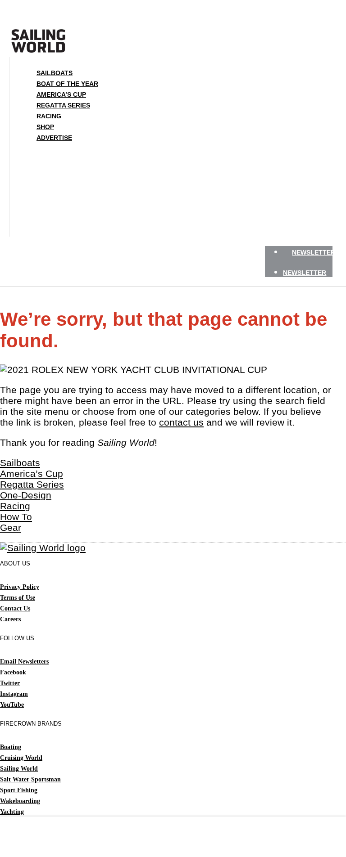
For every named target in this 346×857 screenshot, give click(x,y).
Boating (10, 747)
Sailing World (19, 768)
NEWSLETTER (313, 252)
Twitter (10, 683)
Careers (10, 619)
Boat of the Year (67, 83)
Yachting (12, 811)
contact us (181, 422)
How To (16, 517)
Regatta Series (63, 105)
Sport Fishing (18, 790)
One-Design (25, 495)
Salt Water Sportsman (30, 779)
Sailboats (54, 72)
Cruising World (21, 757)
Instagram (14, 694)
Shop (45, 126)
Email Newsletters (24, 661)
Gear (10, 527)
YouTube (12, 704)
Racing (48, 116)
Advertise (54, 137)
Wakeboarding (20, 801)
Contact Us (15, 608)
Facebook (13, 672)
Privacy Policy (19, 586)
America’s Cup (61, 94)
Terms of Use (17, 597)
